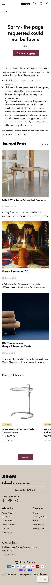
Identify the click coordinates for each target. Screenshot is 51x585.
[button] (3, 3)
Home (4, 10)
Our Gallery (7, 520)
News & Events (8, 524)
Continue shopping (25, 53)
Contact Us (7, 532)
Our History (7, 516)
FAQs (35, 520)
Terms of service (40, 574)
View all (45, 144)
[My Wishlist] (41, 3)
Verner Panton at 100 (15, 271)
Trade (35, 512)
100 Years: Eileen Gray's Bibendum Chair (16, 344)
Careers (5, 528)
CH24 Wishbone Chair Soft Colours (24, 199)
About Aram (7, 512)
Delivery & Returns (41, 516)
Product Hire (38, 528)
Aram (13, 574)
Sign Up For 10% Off (25, 489)
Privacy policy (25, 574)
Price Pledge (38, 524)
